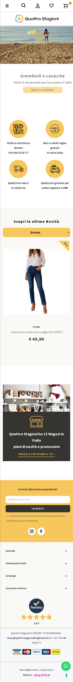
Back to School (36, 90)
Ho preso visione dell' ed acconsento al (35, 519)
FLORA (36, 327)
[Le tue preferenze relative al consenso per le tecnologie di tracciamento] (66, 675)
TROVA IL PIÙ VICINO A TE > (36, 454)
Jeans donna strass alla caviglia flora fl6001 (37, 332)
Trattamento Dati (28, 670)
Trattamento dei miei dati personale (22, 521)
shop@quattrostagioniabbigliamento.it (29, 638)
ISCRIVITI (38, 509)
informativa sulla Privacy (39, 516)
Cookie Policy (47, 670)
